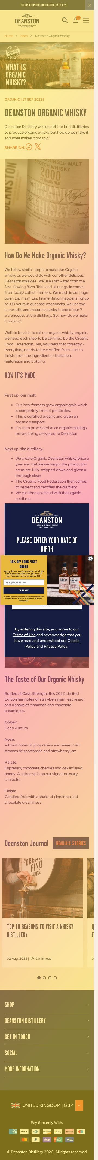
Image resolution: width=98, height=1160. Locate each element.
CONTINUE (24, 590)
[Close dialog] (90, 558)
